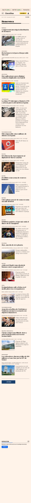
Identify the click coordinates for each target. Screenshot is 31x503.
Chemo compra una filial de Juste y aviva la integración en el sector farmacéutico (14, 334)
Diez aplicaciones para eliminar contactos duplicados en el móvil (13, 77)
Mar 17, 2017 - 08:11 (16, 34)
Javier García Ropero (7, 182)
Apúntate (4, 446)
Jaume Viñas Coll (6, 160)
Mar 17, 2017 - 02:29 (14, 364)
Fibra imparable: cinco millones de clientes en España (14, 134)
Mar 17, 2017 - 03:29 (21, 182)
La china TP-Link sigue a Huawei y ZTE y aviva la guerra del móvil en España (15, 102)
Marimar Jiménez (6, 105)
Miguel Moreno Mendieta (7, 270)
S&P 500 (14, 9)
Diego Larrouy (5, 291)
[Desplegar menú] (3, 13)
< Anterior (8, 381)
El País (27, 17)
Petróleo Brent (26, 9)
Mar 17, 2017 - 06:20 (18, 105)
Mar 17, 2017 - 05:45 (22, 138)
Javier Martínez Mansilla (7, 248)
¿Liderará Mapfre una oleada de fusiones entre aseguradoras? (13, 266)
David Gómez (4, 80)
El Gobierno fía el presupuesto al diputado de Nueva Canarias (13, 156)
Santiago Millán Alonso (7, 138)
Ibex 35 (4, 9)
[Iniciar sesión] (28, 13)
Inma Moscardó (5, 204)
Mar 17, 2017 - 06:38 (13, 80)
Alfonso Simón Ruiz (6, 34)
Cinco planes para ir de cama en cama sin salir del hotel (15, 200)
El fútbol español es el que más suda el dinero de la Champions (15, 222)
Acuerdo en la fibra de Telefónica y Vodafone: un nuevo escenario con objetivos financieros (14, 311)
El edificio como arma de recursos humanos (14, 178)
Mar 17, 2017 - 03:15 (22, 270)
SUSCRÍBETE (23, 13)
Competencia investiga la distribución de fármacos (15, 30)
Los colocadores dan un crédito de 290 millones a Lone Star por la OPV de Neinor (15, 358)
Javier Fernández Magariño (8, 57)
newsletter (5, 441)
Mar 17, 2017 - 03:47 (19, 160)
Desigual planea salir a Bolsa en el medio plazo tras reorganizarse (14, 288)
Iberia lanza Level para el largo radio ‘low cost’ (15, 54)
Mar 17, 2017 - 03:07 (17, 291)
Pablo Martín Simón (6, 362)
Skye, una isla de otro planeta (12, 245)
